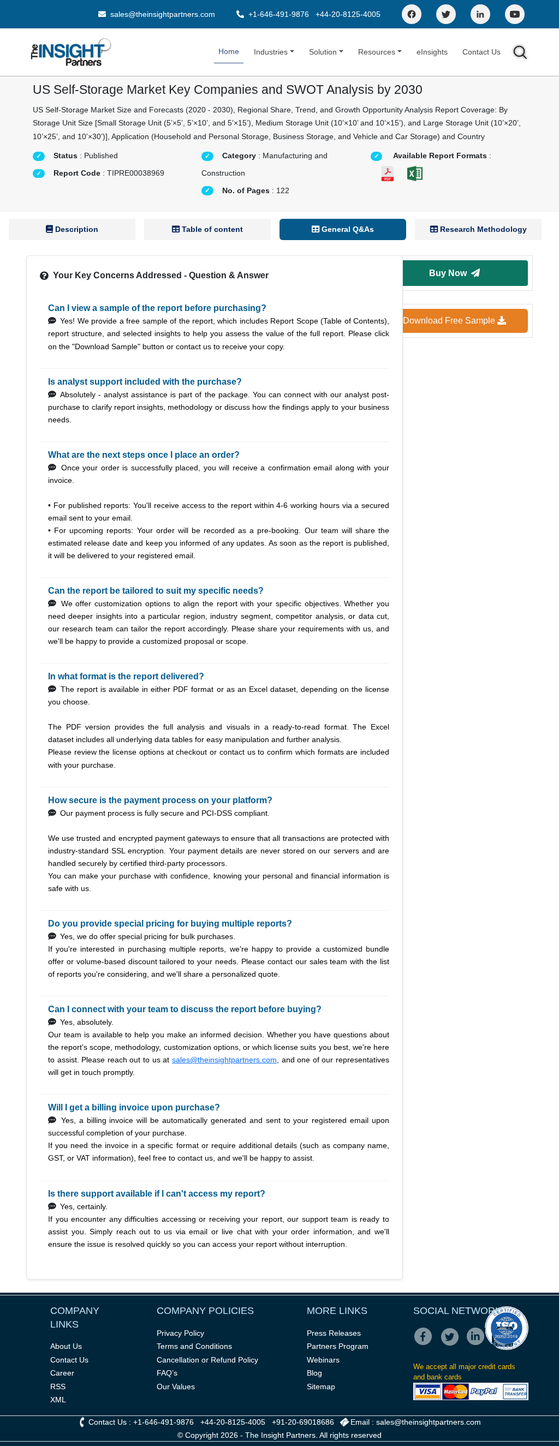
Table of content (211, 229)
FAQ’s (167, 1373)
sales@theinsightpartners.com (161, 14)
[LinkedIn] (480, 14)
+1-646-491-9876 (278, 14)
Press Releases (334, 1333)
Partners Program (337, 1346)
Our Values (176, 1386)
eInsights (432, 51)
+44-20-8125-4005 (348, 14)
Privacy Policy (180, 1333)
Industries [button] (271, 51)
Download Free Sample (450, 320)
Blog (314, 1373)
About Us (66, 1346)
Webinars (323, 1359)
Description (75, 229)
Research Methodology (482, 229)
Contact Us (481, 51)
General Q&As (346, 229)
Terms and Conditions (194, 1346)
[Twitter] (446, 14)
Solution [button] (323, 51)
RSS (58, 1386)
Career (62, 1373)
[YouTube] (515, 14)
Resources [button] (376, 51)
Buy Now (450, 273)
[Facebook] (411, 14)
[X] (452, 1344)
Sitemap (321, 1386)
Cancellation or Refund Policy (207, 1359)
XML (58, 1399)
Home (228, 51)
